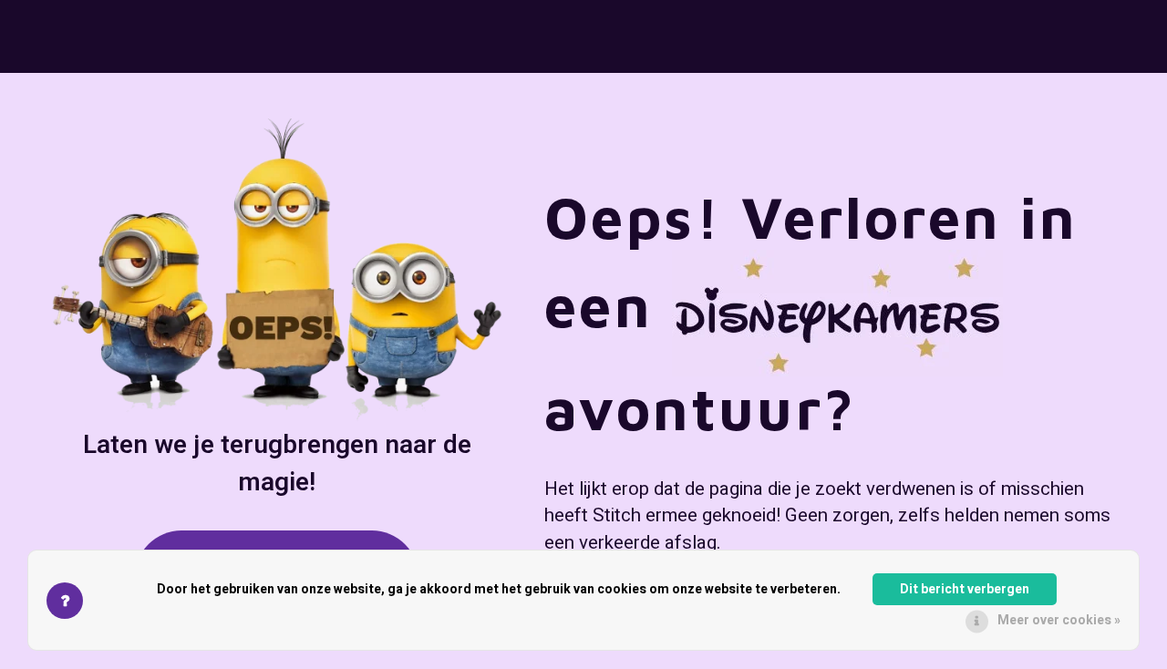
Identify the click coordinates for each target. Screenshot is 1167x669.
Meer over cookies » (1059, 620)
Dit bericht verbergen (964, 589)
